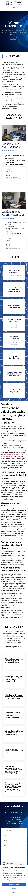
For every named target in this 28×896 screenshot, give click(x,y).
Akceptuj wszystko (14, 884)
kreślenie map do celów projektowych (13, 445)
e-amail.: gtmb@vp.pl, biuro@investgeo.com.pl (13, 178)
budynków (9, 456)
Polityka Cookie (13, 880)
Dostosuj (14, 888)
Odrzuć (14, 892)
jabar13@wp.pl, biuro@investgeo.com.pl (13, 247)
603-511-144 (9, 171)
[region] (14, 880)
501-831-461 (9, 240)
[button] (14, 7)
